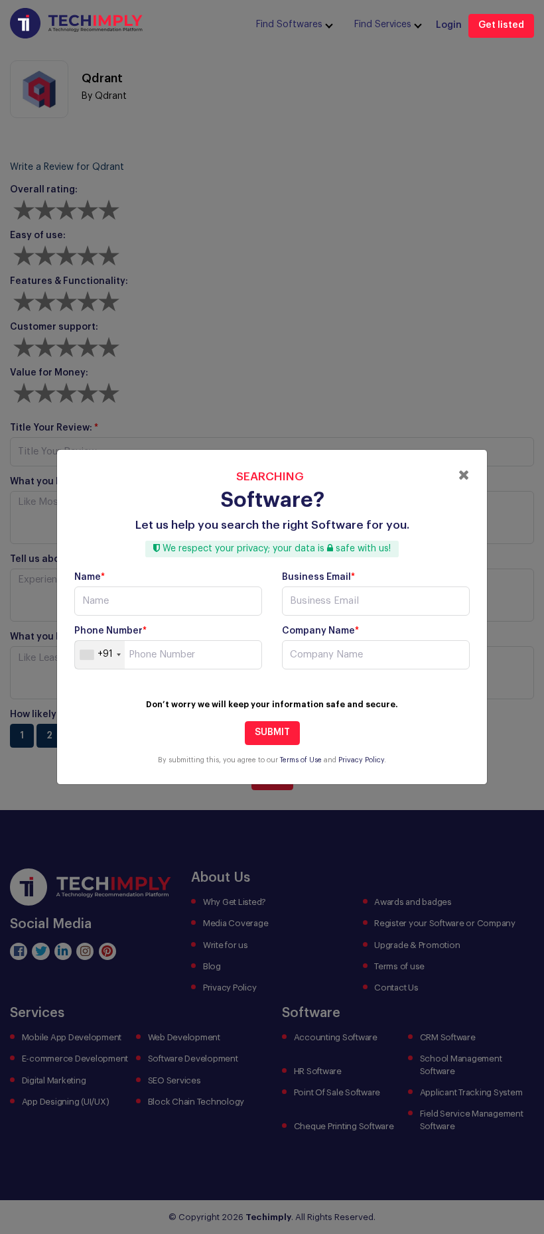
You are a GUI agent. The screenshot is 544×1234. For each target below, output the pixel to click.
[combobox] (100, 655)
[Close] (464, 475)
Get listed (501, 25)
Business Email (318, 577)
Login (449, 25)
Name (89, 577)
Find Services (382, 24)
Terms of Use (301, 760)
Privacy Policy (361, 760)
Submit (272, 732)
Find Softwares (289, 24)
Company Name (320, 631)
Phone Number (110, 631)
